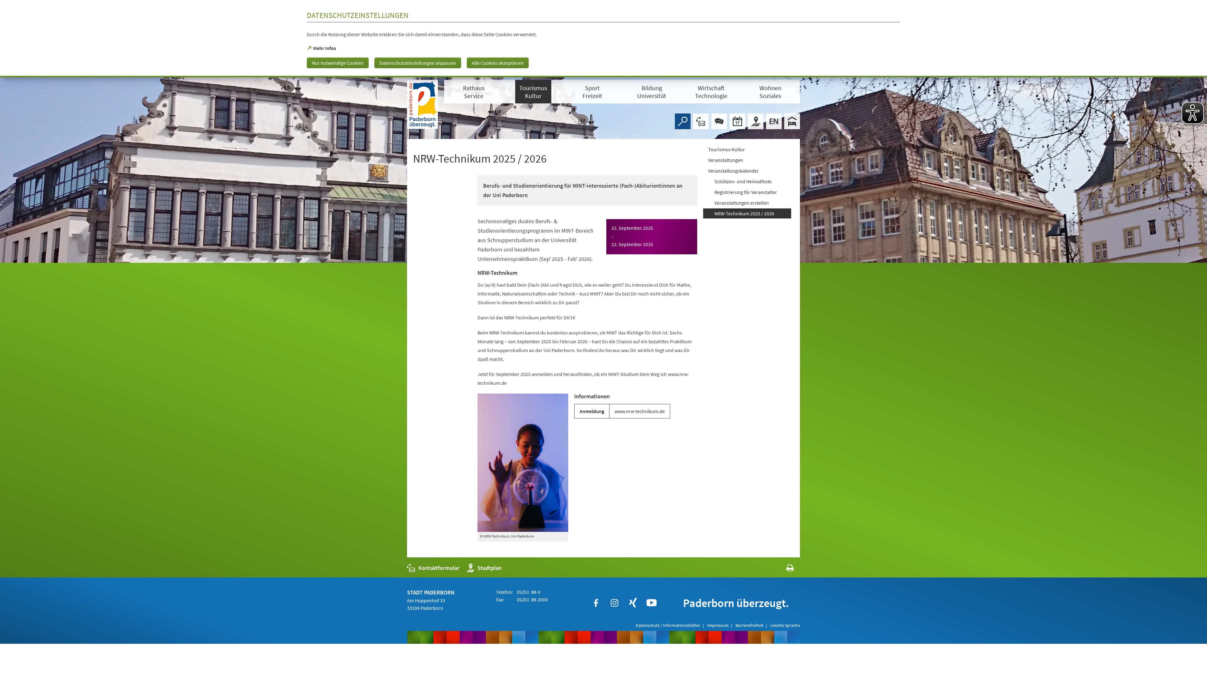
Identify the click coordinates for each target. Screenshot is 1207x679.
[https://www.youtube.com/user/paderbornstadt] (652, 603)
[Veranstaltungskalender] (737, 121)
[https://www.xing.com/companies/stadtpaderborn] (633, 603)
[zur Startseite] (422, 104)
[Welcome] (774, 121)
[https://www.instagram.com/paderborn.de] (614, 603)
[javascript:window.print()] (784, 569)
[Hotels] (792, 121)
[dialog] (603, 38)
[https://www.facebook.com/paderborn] (596, 603)
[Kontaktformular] (701, 121)
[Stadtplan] (755, 121)
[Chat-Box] (719, 121)
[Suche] (683, 121)
